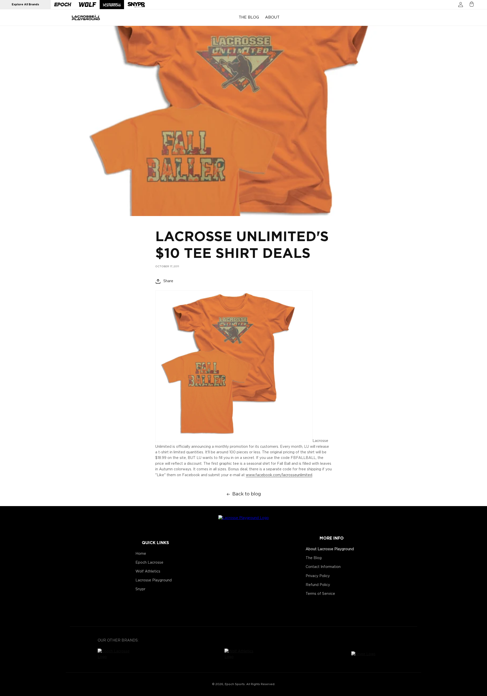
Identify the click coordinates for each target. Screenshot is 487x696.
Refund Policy (318, 585)
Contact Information (323, 567)
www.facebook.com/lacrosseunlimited (279, 475)
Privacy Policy (318, 576)
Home (140, 554)
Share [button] (168, 281)
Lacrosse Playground (153, 580)
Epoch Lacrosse (149, 562)
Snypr (140, 589)
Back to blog (246, 494)
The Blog (314, 558)
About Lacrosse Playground (330, 549)
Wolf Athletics (147, 571)
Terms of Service (320, 594)
